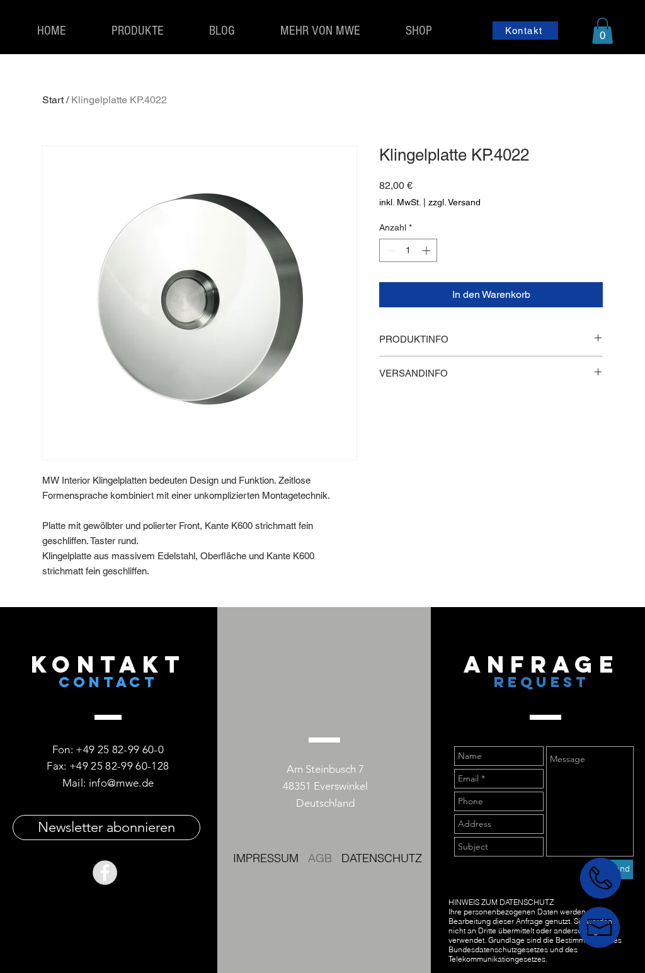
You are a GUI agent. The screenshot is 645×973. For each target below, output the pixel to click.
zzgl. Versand (454, 202)
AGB (320, 858)
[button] (602, 31)
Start (53, 100)
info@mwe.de (121, 783)
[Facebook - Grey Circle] (105, 872)
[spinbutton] (408, 250)
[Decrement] (389, 250)
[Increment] (427, 250)
